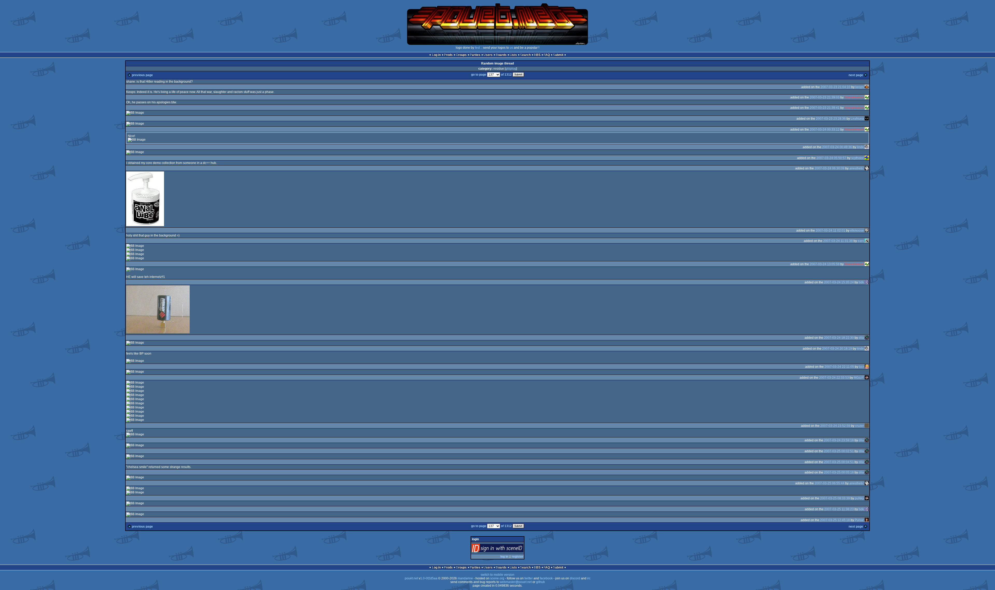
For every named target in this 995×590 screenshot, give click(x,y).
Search (525, 55)
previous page (142, 75)
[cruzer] (867, 426)
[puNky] (867, 498)
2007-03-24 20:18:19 (837, 348)
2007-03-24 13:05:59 (825, 264)
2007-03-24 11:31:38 (838, 241)
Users (488, 55)
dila (861, 338)
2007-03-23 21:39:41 (825, 108)
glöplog (511, 68)
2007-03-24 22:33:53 (834, 377)
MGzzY (859, 377)
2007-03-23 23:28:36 (831, 118)
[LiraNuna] (867, 118)
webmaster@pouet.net (516, 582)
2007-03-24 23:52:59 (835, 426)
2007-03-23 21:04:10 (835, 87)
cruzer (859, 426)
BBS (537, 55)
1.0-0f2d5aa (428, 578)
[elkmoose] (867, 230)
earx (861, 241)
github (540, 582)
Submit (558, 55)
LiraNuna (857, 118)
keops (859, 87)
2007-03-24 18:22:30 (839, 338)
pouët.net (411, 578)
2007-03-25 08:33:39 (835, 498)
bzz (861, 367)
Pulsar (859, 520)
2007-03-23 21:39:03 (825, 97)
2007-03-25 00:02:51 (839, 451)
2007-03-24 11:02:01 (830, 230)
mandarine (465, 578)
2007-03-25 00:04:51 (839, 462)
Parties (475, 55)
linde (860, 147)
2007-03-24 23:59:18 (839, 440)
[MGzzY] (867, 377)
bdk (861, 282)
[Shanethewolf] (867, 97)
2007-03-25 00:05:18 (839, 472)
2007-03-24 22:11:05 (839, 367)
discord (575, 578)
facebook (546, 578)
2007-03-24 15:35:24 (839, 282)
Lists (513, 55)
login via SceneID (506, 549)
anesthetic (856, 168)
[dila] (867, 338)
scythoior (857, 158)
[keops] (867, 87)
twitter (528, 578)
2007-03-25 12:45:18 (835, 520)
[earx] (867, 241)
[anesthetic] (867, 168)
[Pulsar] (867, 520)
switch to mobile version (497, 575)
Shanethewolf (854, 97)
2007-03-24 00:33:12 (825, 129)
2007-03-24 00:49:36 (837, 147)
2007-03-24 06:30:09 (829, 168)
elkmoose (857, 230)
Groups (461, 55)
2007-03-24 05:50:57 (831, 158)
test (477, 47)
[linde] (867, 147)
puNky (859, 498)
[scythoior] (867, 158)
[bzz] (867, 367)
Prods (448, 55)
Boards (501, 55)
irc (589, 578)
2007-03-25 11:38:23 (839, 509)
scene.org (497, 578)
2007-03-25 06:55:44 (829, 483)
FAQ (547, 55)
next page (856, 75)
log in (504, 556)
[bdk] (867, 282)
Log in (436, 55)
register (517, 556)
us (511, 47)
